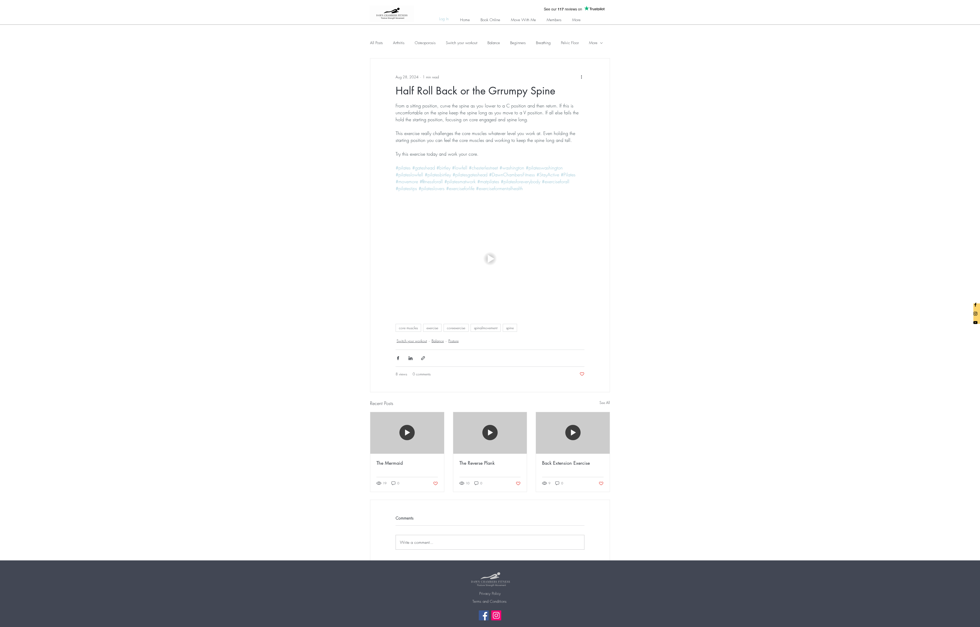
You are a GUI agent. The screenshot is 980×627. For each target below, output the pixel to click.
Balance (493, 42)
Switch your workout (461, 42)
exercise (432, 327)
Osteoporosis (425, 42)
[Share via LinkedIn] (410, 358)
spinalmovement (485, 327)
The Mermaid (389, 463)
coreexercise (456, 327)
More (593, 42)
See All (604, 402)
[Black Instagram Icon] (975, 313)
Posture (453, 340)
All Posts (376, 42)
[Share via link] (423, 358)
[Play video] (490, 259)
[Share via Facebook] (398, 358)
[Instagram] (496, 615)
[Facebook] (484, 615)
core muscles (408, 327)
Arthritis (399, 42)
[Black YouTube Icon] (975, 322)
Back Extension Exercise (566, 463)
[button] (554, 17)
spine (510, 327)
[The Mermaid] (407, 432)
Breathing (543, 42)
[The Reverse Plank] (490, 432)
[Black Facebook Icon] (975, 304)
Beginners (518, 42)
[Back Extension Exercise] (573, 432)
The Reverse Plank (477, 463)
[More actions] (581, 77)
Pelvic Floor (570, 42)
